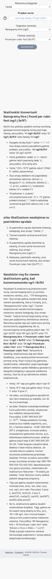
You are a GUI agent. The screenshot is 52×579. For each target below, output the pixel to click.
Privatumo (19, 552)
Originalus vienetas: (26, 25)
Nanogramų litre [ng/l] (21, 253)
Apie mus (9, 552)
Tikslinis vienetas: (26, 35)
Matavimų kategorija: (26, 3)
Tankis (37, 231)
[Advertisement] (26, 80)
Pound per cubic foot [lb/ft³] (24, 264)
